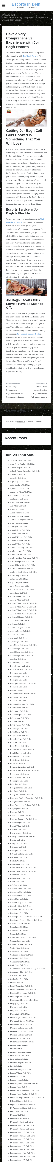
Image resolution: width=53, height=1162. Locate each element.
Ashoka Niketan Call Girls (21, 617)
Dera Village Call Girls (19, 1059)
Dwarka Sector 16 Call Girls (22, 1150)
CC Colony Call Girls (19, 885)
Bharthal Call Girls (18, 829)
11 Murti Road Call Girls (20, 461)
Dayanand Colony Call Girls (22, 1021)
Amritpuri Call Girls (18, 527)
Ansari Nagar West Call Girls (22, 565)
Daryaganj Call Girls (19, 1003)
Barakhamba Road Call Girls (22, 749)
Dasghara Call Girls (18, 1010)
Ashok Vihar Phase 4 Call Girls (23, 614)
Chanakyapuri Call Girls (20, 895)
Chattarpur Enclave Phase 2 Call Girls (26, 920)
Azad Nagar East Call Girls (21, 652)
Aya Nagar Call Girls (19, 642)
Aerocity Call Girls (18, 478)
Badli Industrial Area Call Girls (23, 694)
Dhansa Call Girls (17, 1076)
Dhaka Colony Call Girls (20, 1070)
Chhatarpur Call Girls (19, 930)
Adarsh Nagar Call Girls (20, 467)
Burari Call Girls (17, 882)
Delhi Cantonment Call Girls (22, 1042)
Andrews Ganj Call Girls (20, 554)
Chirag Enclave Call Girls (21, 944)
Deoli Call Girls (16, 1049)
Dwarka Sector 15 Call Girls (22, 1146)
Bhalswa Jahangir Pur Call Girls (23, 819)
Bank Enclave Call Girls (20, 739)
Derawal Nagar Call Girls (21, 1063)
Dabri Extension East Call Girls (23, 990)
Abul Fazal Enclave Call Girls (22, 464)
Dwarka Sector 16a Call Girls (22, 1153)
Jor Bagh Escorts (30, 56)
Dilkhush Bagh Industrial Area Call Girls (27, 1097)
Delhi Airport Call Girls (20, 1038)
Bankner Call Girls (18, 742)
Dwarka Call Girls (17, 1115)
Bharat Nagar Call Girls (20, 822)
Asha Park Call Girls (18, 593)
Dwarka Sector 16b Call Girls (22, 1157)
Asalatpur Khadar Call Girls (22, 589)
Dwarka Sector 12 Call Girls (22, 1132)
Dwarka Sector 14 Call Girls (22, 1143)
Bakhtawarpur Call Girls (20, 715)
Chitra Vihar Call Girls (19, 948)
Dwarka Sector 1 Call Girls (21, 1122)
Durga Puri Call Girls (19, 1111)
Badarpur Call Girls (18, 680)
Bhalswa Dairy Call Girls (20, 816)
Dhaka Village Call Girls (20, 1073)
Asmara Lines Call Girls (20, 631)
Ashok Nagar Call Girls (20, 596)
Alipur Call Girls (17, 509)
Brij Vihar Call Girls (18, 857)
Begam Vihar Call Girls (20, 777)
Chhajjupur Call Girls (19, 927)
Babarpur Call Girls (18, 673)
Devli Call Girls (16, 1066)
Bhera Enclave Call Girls (20, 833)
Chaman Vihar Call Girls (20, 889)
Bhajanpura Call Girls (19, 809)
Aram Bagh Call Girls (19, 575)
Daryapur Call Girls (18, 1007)
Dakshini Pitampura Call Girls (22, 993)
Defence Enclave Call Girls (21, 1031)
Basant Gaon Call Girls (20, 756)
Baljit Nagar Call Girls (19, 732)
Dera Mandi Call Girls (19, 1056)
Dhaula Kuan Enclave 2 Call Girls (24, 1094)
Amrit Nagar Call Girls (19, 523)
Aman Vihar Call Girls (19, 513)
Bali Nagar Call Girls (19, 728)
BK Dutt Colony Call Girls (21, 854)
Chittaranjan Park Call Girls (21, 955)
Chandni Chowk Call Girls (21, 909)
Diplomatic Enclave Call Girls (22, 1104)
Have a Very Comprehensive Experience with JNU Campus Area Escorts (15, 391)
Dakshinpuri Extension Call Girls (24, 1000)
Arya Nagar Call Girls (19, 586)
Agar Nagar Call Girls (19, 481)
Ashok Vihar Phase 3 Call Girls (23, 610)
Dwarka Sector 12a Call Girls (22, 1136)
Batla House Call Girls (19, 760)
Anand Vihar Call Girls (20, 544)
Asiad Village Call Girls (20, 628)
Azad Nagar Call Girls (19, 648)
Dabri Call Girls (17, 983)
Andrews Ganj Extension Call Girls (25, 558)
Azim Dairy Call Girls (19, 662)
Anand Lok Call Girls (19, 534)
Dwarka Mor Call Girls (19, 1118)
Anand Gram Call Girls (20, 530)
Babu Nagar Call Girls (19, 676)
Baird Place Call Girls (19, 708)
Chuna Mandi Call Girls (20, 962)
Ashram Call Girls (17, 624)
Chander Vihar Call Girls (20, 906)
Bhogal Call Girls (17, 840)
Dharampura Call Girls (19, 1080)
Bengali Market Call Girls (21, 788)
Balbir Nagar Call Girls (20, 725)
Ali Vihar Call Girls (18, 506)
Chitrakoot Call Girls (19, 951)
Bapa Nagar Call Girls (19, 746)
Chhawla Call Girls (18, 934)
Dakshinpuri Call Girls (19, 996)
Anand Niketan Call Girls (21, 537)
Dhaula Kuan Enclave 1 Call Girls (24, 1090)
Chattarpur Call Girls (19, 913)
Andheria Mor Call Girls (20, 551)
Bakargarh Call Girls (19, 711)
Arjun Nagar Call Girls (19, 582)
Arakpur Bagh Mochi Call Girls (23, 572)
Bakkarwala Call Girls (19, 718)
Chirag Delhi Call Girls (20, 941)
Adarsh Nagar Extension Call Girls (25, 471)
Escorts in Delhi (26, 4)
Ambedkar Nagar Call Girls (21, 520)
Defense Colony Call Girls (21, 1035)
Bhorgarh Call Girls (18, 843)
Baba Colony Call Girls (20, 666)
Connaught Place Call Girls (21, 972)
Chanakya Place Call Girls (21, 892)
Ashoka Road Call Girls (20, 621)
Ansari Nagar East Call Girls (22, 561)
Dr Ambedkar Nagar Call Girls (23, 1108)
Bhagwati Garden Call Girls (22, 795)
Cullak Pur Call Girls (19, 979)
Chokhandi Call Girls (19, 958)
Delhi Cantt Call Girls (19, 1045)
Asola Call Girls (17, 635)
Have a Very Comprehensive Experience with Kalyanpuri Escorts (39, 391)
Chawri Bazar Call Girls (20, 923)
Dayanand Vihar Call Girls (21, 1024)
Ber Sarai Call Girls (18, 791)
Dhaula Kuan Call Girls (20, 1087)
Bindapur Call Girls (18, 850)
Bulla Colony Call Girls (20, 878)
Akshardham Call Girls (20, 495)
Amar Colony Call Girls (20, 516)
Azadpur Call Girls (18, 659)
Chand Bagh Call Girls (19, 899)
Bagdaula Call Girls (18, 697)
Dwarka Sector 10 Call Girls (22, 1125)
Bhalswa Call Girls (18, 812)
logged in (21, 422)
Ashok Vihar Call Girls (19, 600)
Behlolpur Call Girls (18, 784)
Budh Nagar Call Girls (19, 864)
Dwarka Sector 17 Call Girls (22, 1160)
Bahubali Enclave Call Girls (22, 704)
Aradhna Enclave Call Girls (21, 568)
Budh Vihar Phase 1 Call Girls (23, 868)
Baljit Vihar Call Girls (19, 735)
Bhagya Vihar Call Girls (20, 802)
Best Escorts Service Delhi (28, 334)
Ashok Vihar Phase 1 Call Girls (23, 603)
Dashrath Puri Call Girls (20, 1014)
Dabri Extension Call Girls (21, 986)
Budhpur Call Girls (18, 875)
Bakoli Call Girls (17, 721)
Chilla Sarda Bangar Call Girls (23, 937)
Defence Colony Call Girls (21, 1028)
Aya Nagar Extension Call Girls (23, 645)
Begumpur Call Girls (19, 781)
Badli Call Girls (16, 690)
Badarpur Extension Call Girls (23, 683)
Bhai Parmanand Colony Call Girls (25, 805)
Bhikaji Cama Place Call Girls (22, 836)
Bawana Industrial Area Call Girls (24, 770)
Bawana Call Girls (18, 763)
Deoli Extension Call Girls (21, 1052)
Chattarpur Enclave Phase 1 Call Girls (26, 916)
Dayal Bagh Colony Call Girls (23, 1017)
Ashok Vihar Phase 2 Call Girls (23, 607)
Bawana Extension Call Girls (22, 767)
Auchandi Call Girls (18, 638)
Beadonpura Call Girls (19, 774)
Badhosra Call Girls (18, 687)
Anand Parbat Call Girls (20, 541)
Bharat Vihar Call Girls (19, 826)
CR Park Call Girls (18, 976)
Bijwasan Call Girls (18, 847)
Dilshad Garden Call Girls (21, 1101)
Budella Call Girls (17, 861)
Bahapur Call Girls (18, 701)
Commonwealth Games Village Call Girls (27, 969)
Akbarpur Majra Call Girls (21, 492)
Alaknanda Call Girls (19, 499)
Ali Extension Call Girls (20, 502)
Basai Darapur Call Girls (20, 753)
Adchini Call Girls (18, 474)
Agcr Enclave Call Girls (20, 485)
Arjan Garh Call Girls (19, 579)
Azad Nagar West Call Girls (22, 655)
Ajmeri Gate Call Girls (19, 488)
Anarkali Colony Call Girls (21, 547)
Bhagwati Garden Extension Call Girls (26, 798)
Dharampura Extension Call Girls (24, 1083)
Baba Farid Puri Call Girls (21, 669)
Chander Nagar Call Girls (21, 902)
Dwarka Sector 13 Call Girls (22, 1139)
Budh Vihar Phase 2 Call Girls (23, 871)
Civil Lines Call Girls (19, 965)
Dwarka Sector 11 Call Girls (22, 1129)
